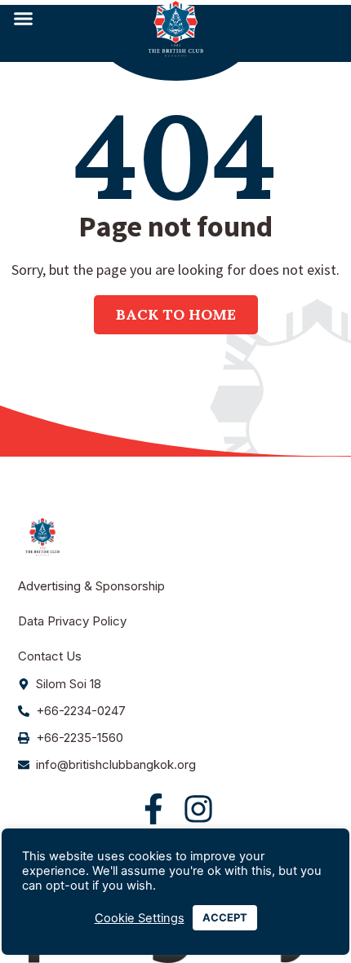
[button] (23, 18)
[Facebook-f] (153, 808)
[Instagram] (198, 808)
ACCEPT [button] (224, 917)
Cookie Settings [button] (139, 918)
